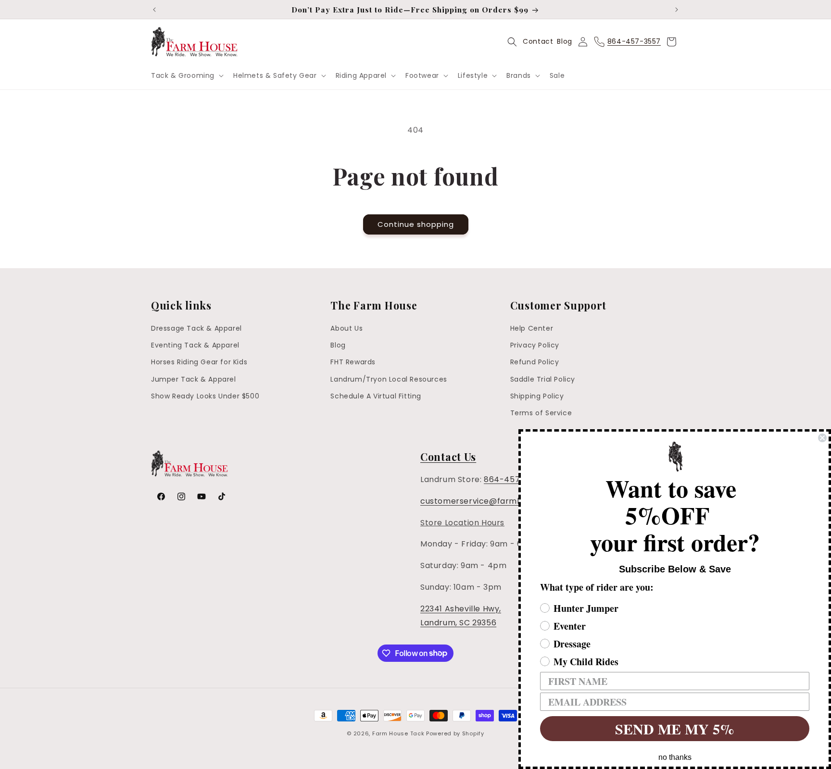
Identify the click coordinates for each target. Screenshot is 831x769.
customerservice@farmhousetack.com (499, 501)
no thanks (675, 757)
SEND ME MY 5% (674, 728)
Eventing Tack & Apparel (195, 345)
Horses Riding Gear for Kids (199, 362)
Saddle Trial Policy (542, 379)
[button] (186, 75)
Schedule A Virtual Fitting (375, 396)
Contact (538, 41)
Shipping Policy (537, 396)
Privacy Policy (534, 345)
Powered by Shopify (455, 733)
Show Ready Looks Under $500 (205, 396)
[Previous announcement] (154, 9)
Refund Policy (534, 362)
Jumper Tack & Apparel (193, 379)
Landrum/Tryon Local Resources (388, 379)
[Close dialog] (822, 438)
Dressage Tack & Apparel (196, 328)
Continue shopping (416, 224)
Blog (564, 41)
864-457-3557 (514, 479)
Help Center (532, 328)
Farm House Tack (398, 733)
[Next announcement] (676, 9)
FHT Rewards (353, 362)
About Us (346, 328)
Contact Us (448, 456)
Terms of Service (541, 413)
